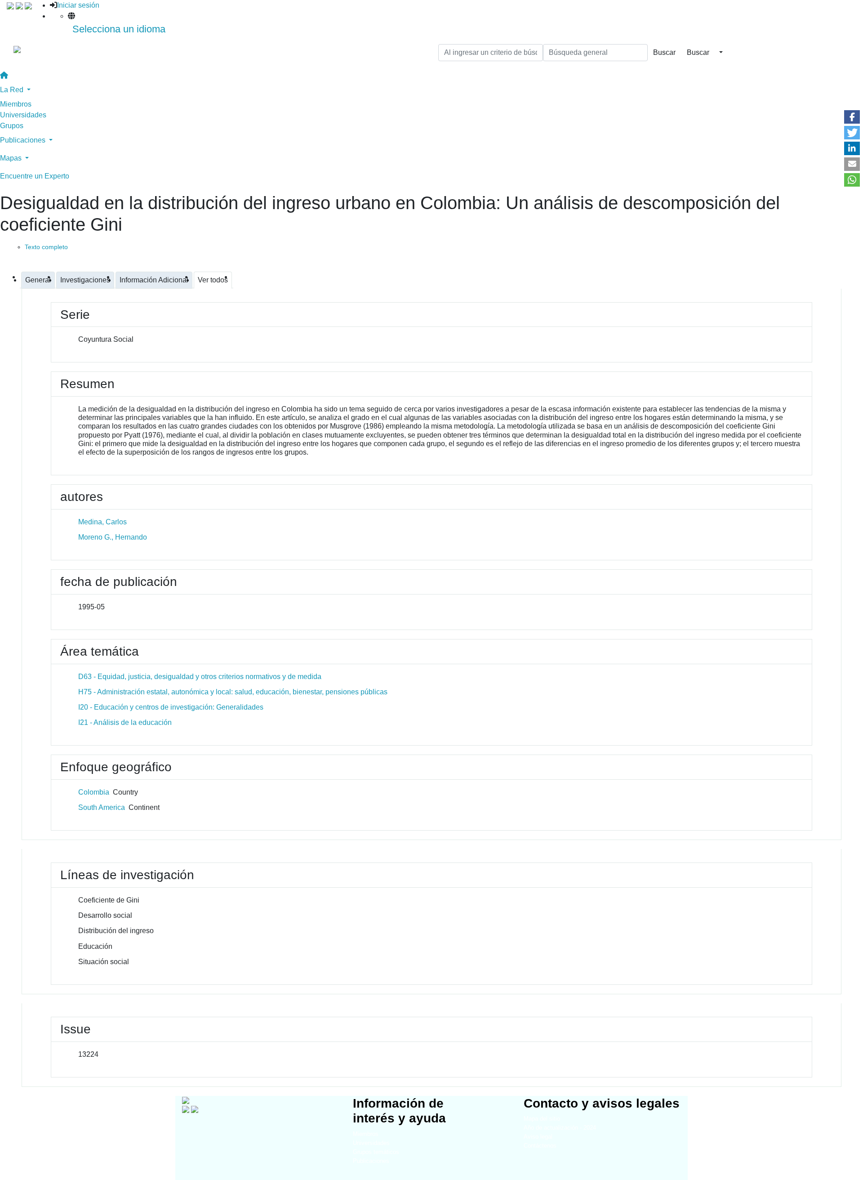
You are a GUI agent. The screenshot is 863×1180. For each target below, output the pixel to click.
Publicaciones (371, 1161)
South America (101, 807)
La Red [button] (12, 90)
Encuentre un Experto (34, 176)
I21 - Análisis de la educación (125, 722)
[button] (852, 117)
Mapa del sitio (542, 1118)
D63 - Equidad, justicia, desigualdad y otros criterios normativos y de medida (199, 676)
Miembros (15, 104)
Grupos (11, 126)
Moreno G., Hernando (112, 537)
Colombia (93, 792)
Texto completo (46, 246)
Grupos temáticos (376, 1152)
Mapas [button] (11, 158)
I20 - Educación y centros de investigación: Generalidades (170, 707)
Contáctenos (540, 1145)
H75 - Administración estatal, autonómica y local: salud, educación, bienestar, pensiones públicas (232, 692)
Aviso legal (538, 1136)
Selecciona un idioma (118, 29)
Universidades (23, 115)
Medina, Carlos (102, 522)
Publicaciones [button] (23, 140)
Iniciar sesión (78, 5)
